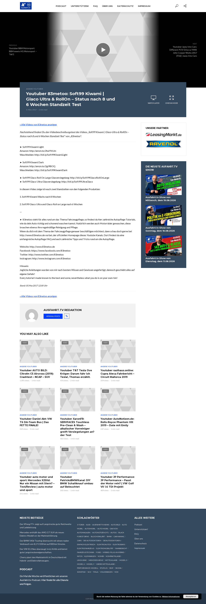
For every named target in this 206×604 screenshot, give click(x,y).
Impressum (144, 6)
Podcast (61, 6)
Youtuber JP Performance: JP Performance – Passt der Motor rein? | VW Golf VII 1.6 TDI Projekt (118, 482)
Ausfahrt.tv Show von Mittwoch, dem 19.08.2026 (161, 199)
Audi (88, 525)
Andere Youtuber (34, 89)
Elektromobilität (104, 548)
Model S (81, 564)
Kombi (101, 556)
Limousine (82, 560)
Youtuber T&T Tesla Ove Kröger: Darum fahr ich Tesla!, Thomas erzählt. (76, 373)
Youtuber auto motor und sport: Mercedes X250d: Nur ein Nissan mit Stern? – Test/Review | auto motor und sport (37, 483)
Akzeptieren (191, 596)
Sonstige (81, 572)
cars (79, 540)
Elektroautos (104, 544)
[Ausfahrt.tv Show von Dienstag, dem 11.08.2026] (164, 246)
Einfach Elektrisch (86, 544)
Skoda (118, 568)
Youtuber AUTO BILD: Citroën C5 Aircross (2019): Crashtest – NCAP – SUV (37, 373)
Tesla (95, 572)
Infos (79, 556)
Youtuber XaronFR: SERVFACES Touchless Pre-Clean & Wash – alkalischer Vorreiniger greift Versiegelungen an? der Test (77, 427)
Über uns (107, 6)
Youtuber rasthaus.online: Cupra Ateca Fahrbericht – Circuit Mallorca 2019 (117, 373)
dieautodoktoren (112, 540)
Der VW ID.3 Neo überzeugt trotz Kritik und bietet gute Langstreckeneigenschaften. (43, 551)
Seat (111, 568)
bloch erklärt (98, 536)
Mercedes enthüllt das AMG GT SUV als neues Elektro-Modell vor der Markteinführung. (42, 534)
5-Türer (80, 525)
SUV (89, 572)
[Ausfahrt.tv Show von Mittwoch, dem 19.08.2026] (164, 185)
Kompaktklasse (113, 556)
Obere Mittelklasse (105, 564)
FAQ (95, 6)
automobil (90, 528)
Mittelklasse (111, 560)
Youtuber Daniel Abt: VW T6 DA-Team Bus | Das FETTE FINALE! (36, 422)
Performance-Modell (87, 568)
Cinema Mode (171, 103)
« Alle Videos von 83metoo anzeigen (38, 124)
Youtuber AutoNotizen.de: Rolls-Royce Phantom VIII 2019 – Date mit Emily (117, 422)
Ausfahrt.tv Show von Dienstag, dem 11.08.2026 (160, 260)
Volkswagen (106, 572)
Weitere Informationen (171, 596)
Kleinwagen (90, 556)
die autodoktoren (92, 540)
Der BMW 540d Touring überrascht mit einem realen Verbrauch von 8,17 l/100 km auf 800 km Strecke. (44, 542)
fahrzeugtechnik (85, 552)
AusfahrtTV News (100, 525)
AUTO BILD (115, 525)
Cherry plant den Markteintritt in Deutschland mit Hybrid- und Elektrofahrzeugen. (43, 559)
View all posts (53, 316)
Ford (98, 552)
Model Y (90, 564)
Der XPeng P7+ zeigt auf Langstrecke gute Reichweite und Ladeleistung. (45, 526)
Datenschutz (125, 6)
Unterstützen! (80, 6)
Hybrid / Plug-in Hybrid (113, 552)
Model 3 (123, 560)
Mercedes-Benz (96, 560)
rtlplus (103, 568)
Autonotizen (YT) (100, 532)
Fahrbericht (121, 548)
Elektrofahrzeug (85, 548)
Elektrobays (119, 544)
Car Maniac (119, 536)
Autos (113, 532)
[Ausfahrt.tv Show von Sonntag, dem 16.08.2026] (164, 215)
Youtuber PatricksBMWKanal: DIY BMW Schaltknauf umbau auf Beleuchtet (76, 482)
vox (116, 572)
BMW (109, 536)
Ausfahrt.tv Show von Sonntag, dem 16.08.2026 (160, 229)
